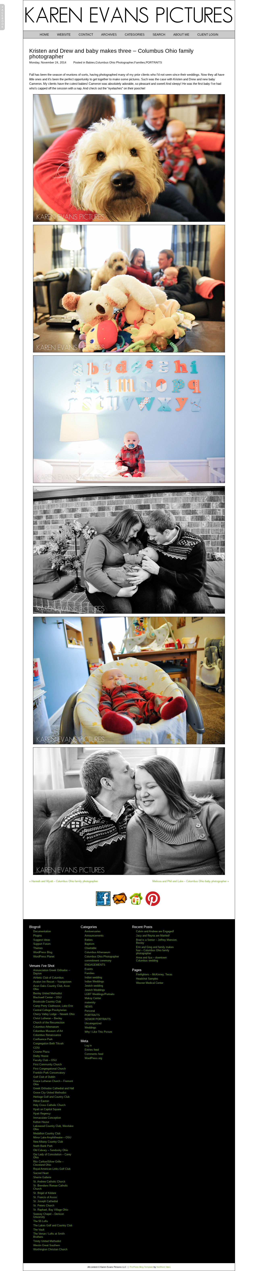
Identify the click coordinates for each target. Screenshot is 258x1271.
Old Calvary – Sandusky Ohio (50, 1150)
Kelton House (41, 1121)
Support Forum (42, 943)
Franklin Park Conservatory (49, 1072)
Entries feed (92, 1049)
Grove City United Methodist (49, 1092)
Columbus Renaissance (47, 1035)
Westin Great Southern (46, 1245)
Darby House (40, 1055)
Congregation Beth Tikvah (48, 1043)
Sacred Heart (41, 1173)
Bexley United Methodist (47, 993)
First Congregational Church (49, 1068)
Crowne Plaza (41, 1051)
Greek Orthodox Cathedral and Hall (53, 1088)
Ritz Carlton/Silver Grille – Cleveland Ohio (48, 1163)
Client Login (207, 34)
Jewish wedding (94, 985)
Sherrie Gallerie (42, 1177)
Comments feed (94, 1053)
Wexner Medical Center (149, 982)
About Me (181, 34)
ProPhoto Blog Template (141, 1267)
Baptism (89, 943)
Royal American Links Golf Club (51, 1168)
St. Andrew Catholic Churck (49, 1181)
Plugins (37, 935)
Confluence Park (43, 1039)
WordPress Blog (42, 952)
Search (159, 34)
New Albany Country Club (48, 1141)
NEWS (89, 1006)
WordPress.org (93, 1058)
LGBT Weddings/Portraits (99, 994)
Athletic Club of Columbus (48, 977)
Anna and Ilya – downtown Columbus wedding (151, 959)
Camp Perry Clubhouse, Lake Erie (53, 1005)
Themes (38, 948)
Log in (88, 1045)
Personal (90, 1010)
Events (89, 969)
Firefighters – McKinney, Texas (154, 974)
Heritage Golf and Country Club (51, 1096)
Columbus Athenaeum (46, 1026)
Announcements (94, 935)
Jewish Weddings (95, 989)
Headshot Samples (147, 978)
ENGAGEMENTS (95, 964)
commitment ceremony (98, 960)
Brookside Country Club (47, 1001)
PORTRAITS (154, 62)
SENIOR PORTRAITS (98, 1019)
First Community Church (47, 1064)
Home (44, 34)
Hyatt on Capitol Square (47, 1109)
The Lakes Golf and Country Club (52, 1225)
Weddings (90, 1027)
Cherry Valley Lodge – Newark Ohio (54, 1014)
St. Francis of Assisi (45, 1197)
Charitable (90, 948)
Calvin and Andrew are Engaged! (155, 931)
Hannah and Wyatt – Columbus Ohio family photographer (63, 881)
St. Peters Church (43, 1205)
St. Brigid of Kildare (44, 1193)
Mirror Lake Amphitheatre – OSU (52, 1137)
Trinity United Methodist (47, 1241)
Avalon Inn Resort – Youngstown (52, 981)
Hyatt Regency (42, 1113)
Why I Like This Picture (98, 1031)
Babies (90, 62)
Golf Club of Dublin (44, 1076)
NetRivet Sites (164, 1267)
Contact (86, 34)
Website (64, 34)
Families (139, 62)
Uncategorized (93, 1023)
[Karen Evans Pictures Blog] (129, 29)
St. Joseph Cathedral (45, 1201)
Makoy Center (93, 998)
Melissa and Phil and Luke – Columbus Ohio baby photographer (190, 881)
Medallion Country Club (46, 1133)
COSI (36, 1047)
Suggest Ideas (41, 939)
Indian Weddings (94, 981)
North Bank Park (43, 1145)
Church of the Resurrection (48, 1022)
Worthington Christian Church (50, 1249)
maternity (90, 1002)
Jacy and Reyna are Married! (153, 935)
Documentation (42, 931)
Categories (135, 34)
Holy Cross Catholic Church (49, 1105)
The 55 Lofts (40, 1221)
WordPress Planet (43, 956)
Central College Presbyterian (50, 1010)
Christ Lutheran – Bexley (47, 1018)
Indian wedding (93, 977)
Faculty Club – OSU (45, 1060)
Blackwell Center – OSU (47, 997)
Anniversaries (93, 931)
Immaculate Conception (47, 1117)
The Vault (38, 1229)
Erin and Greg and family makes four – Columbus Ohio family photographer (155, 950)
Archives (109, 34)
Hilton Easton (41, 1101)
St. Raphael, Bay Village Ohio (50, 1209)
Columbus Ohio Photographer (114, 62)
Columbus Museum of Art (48, 1030)
